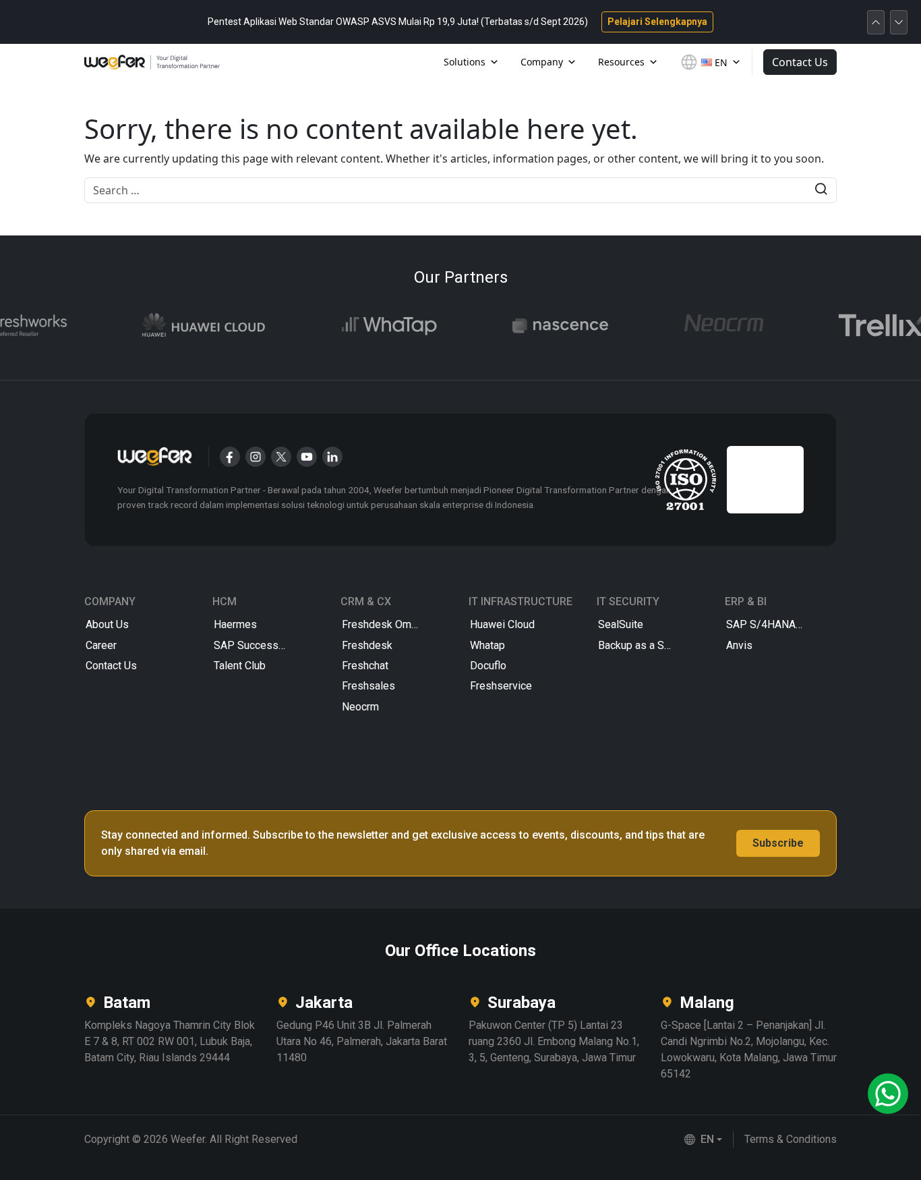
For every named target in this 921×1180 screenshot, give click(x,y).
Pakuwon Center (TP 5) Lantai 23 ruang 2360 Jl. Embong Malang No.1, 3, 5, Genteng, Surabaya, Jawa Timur (554, 1041)
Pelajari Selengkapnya (657, 21)
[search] (821, 190)
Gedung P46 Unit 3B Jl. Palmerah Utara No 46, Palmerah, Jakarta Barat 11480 (361, 1041)
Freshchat (365, 665)
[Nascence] (548, 325)
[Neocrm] (711, 325)
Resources (621, 61)
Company (542, 61)
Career (101, 645)
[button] (703, 1139)
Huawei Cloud (502, 624)
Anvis (739, 645)
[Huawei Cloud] (192, 325)
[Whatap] (377, 325)
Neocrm (360, 706)
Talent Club (240, 665)
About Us (107, 624)
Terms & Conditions (790, 1139)
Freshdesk (367, 645)
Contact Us (800, 62)
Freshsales (368, 685)
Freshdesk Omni (380, 624)
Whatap (487, 645)
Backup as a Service (645, 645)
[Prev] (876, 22)
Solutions (464, 61)
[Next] (899, 22)
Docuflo (488, 665)
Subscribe (778, 843)
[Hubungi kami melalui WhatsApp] (888, 1093)
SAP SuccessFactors (264, 645)
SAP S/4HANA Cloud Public (780, 624)
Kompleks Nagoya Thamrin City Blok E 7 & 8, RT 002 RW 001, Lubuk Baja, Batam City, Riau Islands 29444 (169, 1041)
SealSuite (620, 624)
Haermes (235, 624)
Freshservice (501, 685)
